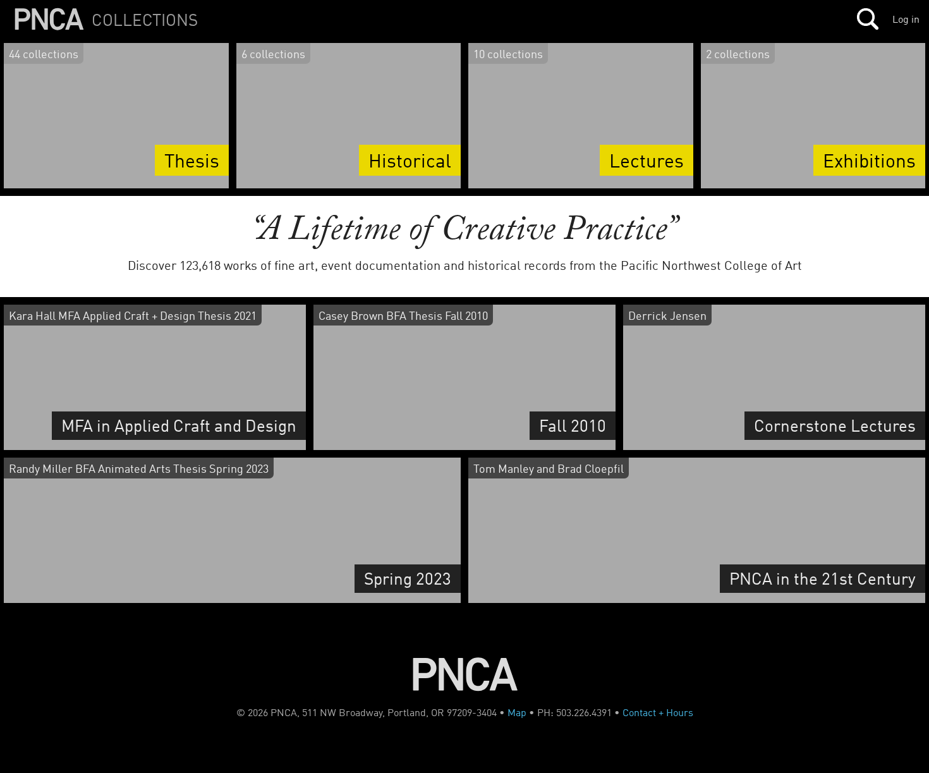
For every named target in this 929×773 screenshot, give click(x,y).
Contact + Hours (657, 712)
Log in (906, 19)
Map (516, 712)
